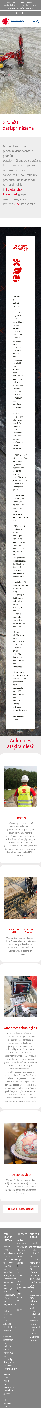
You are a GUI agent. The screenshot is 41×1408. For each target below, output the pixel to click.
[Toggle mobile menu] (34, 21)
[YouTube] (21, 1310)
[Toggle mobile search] (37, 21)
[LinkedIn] (18, 1310)
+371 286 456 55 (20, 1297)
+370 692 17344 (19, 1272)
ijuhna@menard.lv (25, 1288)
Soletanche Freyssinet (12, 192)
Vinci (17, 204)
